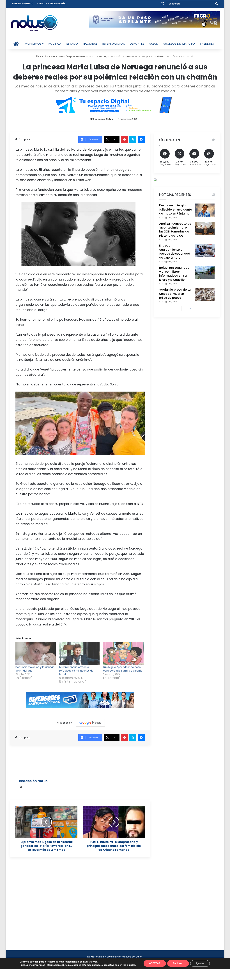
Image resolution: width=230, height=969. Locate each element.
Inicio (41, 56)
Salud (153, 44)
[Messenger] (141, 139)
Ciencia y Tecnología (51, 3)
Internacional (113, 44)
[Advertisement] (80, 758)
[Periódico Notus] (34, 23)
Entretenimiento (22, 3)
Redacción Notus (103, 119)
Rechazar (178, 963)
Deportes (137, 44)
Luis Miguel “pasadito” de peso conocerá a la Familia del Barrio (122, 668)
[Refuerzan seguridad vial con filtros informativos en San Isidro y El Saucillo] (205, 272)
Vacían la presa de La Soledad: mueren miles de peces (175, 294)
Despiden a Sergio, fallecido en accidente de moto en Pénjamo (175, 209)
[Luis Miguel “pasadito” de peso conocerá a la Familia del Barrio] (123, 653)
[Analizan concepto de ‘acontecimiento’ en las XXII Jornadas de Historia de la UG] (205, 228)
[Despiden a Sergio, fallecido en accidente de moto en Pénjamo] (205, 210)
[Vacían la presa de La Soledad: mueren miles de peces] (205, 294)
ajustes (131, 965)
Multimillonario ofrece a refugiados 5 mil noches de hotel (76, 670)
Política (54, 44)
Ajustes (200, 963)
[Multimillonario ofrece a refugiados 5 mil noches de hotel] (79, 653)
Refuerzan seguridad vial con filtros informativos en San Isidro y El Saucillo (174, 274)
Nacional (90, 44)
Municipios (33, 44)
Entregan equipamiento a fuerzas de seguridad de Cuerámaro (174, 251)
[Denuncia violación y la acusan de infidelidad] (35, 653)
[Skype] (132, 139)
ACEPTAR (154, 963)
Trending (207, 44)
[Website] (21, 787)
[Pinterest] (124, 139)
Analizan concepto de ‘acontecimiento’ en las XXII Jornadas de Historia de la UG (175, 230)
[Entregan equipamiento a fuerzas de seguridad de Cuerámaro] (205, 250)
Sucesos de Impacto (179, 44)
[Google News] (90, 723)
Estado (72, 44)
